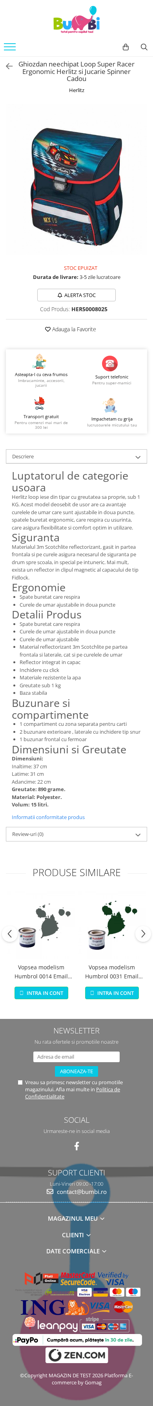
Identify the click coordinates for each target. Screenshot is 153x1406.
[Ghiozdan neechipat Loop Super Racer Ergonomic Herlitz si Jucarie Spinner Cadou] (76, 179)
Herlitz (76, 90)
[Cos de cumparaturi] (125, 47)
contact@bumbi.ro (81, 1192)
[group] (76, 179)
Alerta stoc (80, 295)
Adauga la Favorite (73, 329)
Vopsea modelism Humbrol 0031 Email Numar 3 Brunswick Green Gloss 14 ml (111, 972)
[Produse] (11, 49)
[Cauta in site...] (144, 47)
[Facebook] (77, 1146)
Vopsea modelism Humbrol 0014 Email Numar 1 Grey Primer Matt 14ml (41, 972)
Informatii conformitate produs (48, 817)
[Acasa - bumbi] (76, 19)
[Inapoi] (6, 66)
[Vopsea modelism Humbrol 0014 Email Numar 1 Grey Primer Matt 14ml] (41, 925)
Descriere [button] (23, 456)
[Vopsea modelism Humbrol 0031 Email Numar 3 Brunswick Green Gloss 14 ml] (112, 925)
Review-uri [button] (28, 834)
